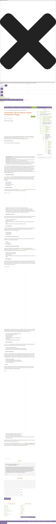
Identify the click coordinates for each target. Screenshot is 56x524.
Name (21, 489)
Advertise (33, 521)
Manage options (2, 96)
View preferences (25, 99)
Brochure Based (23, 505)
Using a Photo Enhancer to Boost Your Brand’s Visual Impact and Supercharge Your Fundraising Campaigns (47, 118)
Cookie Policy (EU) (44, 521)
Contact (50, 521)
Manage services (2, 97)
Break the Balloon (6, 508)
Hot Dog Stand (6, 515)
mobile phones (21, 189)
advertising (10, 176)
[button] (28, 41)
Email (21, 492)
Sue (9, 116)
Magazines (22, 513)
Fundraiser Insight (28, 105)
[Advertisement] (19, 150)
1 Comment (33, 116)
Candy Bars (22, 507)
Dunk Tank (5, 512)
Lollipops (22, 512)
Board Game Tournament (7, 514)
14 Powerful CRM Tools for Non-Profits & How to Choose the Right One (50, 144)
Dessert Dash (6, 513)
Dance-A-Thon (6, 507)
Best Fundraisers (12, 107)
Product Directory (20, 107)
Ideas (25, 107)
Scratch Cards (22, 515)
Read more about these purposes (5, 98)
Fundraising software (7, 344)
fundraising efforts (20, 249)
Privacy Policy (2, 101)
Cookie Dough (22, 508)
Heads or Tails (6, 505)
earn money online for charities (27, 137)
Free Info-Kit (34, 107)
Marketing (5, 176)
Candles (22, 506)
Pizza (21, 514)
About (30, 521)
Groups (29, 107)
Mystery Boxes (6, 506)
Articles (6, 107)
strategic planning (21, 443)
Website (21, 494)
